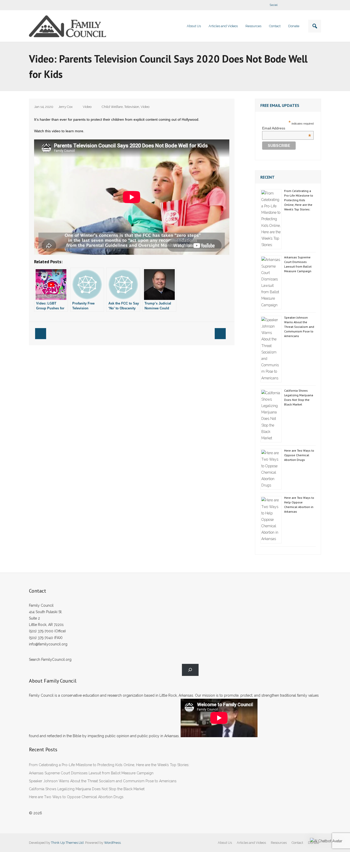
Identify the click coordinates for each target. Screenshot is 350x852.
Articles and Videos (251, 843)
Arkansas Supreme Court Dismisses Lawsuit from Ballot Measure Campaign (298, 264)
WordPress (112, 843)
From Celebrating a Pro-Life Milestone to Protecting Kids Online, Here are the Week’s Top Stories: (298, 200)
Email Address (286, 128)
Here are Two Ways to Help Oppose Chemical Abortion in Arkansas (299, 504)
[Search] (190, 670)
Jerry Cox (65, 107)
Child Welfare (112, 107)
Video (87, 107)
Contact (297, 843)
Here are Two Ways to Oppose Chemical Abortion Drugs (299, 455)
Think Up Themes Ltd (67, 843)
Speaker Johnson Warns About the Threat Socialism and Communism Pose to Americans (299, 327)
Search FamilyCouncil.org (50, 659)
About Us (225, 843)
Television (131, 107)
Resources (279, 843)
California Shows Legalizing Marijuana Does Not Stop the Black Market (298, 397)
